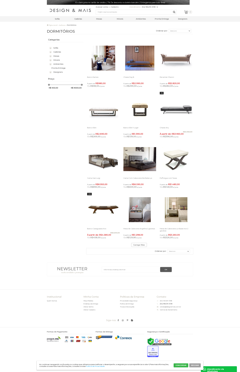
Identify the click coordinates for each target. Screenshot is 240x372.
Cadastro (115, 7)
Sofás (57, 19)
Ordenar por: (162, 31)
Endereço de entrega (91, 304)
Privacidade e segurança (128, 301)
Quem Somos (52, 301)
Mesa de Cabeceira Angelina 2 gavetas (139, 229)
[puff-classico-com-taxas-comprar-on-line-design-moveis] (176, 159)
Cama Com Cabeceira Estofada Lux (137, 178)
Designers (182, 19)
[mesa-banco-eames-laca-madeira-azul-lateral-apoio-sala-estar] (103, 58)
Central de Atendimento (168, 310)
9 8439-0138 (167, 301)
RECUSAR (195, 365)
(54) (161, 301)
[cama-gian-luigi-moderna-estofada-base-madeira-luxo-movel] (103, 159)
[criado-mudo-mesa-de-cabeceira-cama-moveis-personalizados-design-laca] (139, 209)
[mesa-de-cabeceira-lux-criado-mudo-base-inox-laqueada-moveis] (176, 209)
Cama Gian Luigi (93, 178)
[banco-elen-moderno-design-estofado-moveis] (139, 108)
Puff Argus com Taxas (168, 178)
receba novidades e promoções (72, 272)
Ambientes (141, 19)
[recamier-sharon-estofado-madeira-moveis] (176, 58)
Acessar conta (102, 7)
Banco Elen (91, 128)
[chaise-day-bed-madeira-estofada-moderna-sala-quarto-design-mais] (139, 58)
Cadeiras (78, 19)
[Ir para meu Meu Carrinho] (186, 12)
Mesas (99, 19)
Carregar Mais (139, 245)
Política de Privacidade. (95, 366)
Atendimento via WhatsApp (215, 370)
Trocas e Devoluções (127, 307)
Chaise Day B (128, 77)
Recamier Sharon (167, 77)
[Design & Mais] (70, 11)
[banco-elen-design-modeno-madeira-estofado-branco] (103, 108)
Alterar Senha (88, 307)
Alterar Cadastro (89, 310)
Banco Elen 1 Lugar (130, 128)
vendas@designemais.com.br (170, 307)
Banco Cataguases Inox (96, 229)
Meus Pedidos (88, 301)
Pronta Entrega (162, 19)
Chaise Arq (164, 128)
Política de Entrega (127, 304)
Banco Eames (92, 77)
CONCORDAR (181, 365)
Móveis (120, 19)
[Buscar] (174, 12)
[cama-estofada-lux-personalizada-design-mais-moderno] (139, 159)
